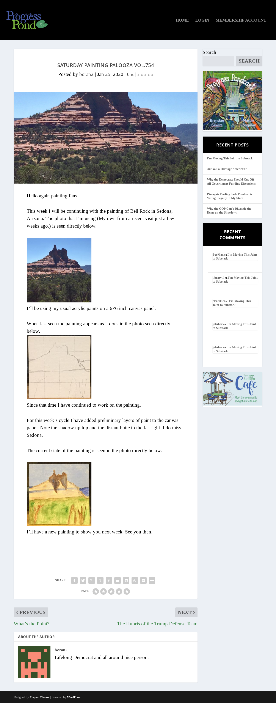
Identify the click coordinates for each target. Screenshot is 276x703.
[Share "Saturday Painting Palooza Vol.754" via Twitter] (83, 580)
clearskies (219, 301)
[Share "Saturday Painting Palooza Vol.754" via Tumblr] (100, 580)
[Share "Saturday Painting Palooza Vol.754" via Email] (143, 580)
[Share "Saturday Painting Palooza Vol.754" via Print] (152, 580)
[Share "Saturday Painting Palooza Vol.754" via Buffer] (126, 580)
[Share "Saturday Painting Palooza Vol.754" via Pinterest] (109, 580)
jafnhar (218, 324)
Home (182, 20)
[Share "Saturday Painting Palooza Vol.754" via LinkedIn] (117, 580)
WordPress (73, 697)
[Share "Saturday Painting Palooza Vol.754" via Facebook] (74, 580)
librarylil (218, 277)
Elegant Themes (39, 697)
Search (209, 52)
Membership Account (241, 20)
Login (202, 20)
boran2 (86, 74)
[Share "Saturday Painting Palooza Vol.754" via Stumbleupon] (134, 580)
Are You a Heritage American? (227, 169)
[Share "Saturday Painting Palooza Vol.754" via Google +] (91, 580)
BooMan (218, 254)
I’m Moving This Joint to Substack (230, 158)
